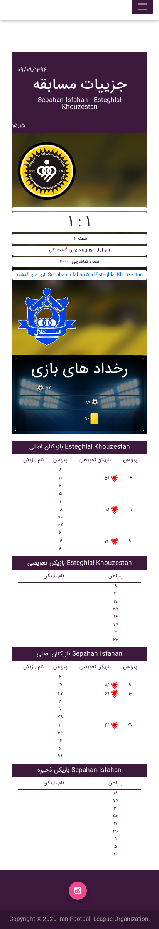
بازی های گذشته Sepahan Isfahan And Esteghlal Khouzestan (79, 275)
